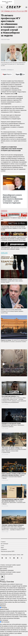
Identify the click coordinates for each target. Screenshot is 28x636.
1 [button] (4, 377)
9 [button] (22, 377)
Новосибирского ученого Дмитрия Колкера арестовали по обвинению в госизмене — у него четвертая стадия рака (13, 199)
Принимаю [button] (3, 570)
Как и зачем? (3, 568)
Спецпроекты (4, 210)
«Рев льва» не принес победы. (14, 450)
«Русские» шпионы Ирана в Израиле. (13, 527)
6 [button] (15, 377)
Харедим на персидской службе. (13, 425)
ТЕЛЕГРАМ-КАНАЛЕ (13, 150)
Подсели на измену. (14, 340)
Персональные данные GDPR (7, 551)
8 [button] (19, 377)
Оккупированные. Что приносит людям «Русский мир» (13, 218)
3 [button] (8, 377)
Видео (2, 547)
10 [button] (24, 377)
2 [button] (6, 377)
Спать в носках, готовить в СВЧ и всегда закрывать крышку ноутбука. (14, 476)
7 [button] (17, 377)
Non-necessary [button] (4, 620)
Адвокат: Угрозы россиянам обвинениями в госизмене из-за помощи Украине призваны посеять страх (12, 311)
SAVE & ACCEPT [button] (5, 635)
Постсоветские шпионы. (14, 399)
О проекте (3, 541)
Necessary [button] (3, 606)
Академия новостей (10, 93)
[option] (14, 362)
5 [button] (13, 377)
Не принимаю (10, 570)
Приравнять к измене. (12, 281)
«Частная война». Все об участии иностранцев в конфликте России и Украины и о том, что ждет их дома (13, 228)
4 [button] (10, 377)
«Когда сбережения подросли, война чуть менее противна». (13, 501)
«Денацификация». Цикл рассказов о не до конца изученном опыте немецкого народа (13, 248)
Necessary (4, 607)
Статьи (2, 545)
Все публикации (4, 543)
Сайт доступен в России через (14, 11)
